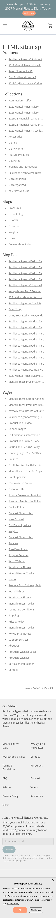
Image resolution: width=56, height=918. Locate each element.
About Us (14, 645)
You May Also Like (19, 191)
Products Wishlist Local (22, 651)
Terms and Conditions (22, 609)
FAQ (4, 778)
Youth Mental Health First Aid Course (30, 465)
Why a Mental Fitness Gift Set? (26, 411)
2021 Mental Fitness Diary (24, 112)
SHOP (5, 805)
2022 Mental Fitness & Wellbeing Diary (31, 65)
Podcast (13, 543)
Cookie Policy (16, 507)
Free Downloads (18, 549)
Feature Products (19, 155)
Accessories (15, 136)
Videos (34, 787)
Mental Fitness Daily (10, 745)
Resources (36, 765)
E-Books (13, 220)
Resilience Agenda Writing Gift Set (28, 417)
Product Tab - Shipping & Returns (28, 585)
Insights (13, 232)
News (12, 238)
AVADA (37, 688)
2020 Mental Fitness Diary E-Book (28, 375)
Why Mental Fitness (20, 567)
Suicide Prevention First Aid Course (29, 495)
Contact (13, 669)
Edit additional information (24, 435)
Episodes (14, 226)
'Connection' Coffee (20, 100)
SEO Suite (48, 688)
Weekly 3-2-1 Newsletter (37, 745)
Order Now (29, 13)
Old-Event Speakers (20, 525)
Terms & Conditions (8, 767)
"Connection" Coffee (20, 483)
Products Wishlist (19, 657)
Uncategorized (17, 178)
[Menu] (6, 25)
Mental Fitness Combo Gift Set (26, 399)
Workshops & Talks (13, 756)
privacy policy (13, 903)
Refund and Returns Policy (24, 447)
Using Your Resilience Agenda (26, 315)
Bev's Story (15, 309)
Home (12, 579)
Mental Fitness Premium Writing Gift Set (32, 405)
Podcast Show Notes (21, 513)
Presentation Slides (20, 244)
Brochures (15, 208)
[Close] (53, 880)
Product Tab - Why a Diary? (24, 441)
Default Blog (16, 214)
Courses (13, 459)
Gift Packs (14, 160)
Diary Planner (17, 148)
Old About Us (16, 489)
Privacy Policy (16, 621)
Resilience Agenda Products (25, 173)
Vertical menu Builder (21, 664)
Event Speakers (17, 477)
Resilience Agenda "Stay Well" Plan (29, 285)
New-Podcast (16, 519)
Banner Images (17, 429)
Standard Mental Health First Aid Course (32, 501)
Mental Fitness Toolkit (21, 573)
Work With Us (17, 561)
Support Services (18, 555)
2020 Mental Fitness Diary (24, 106)
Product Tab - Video (20, 423)
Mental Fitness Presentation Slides (29, 381)
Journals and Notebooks (23, 166)
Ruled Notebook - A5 (21, 71)
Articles (6, 787)
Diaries (13, 142)
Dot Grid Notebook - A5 (22, 77)
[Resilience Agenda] (28, 26)
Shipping (14, 615)
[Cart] (50, 26)
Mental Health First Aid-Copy (25, 471)
